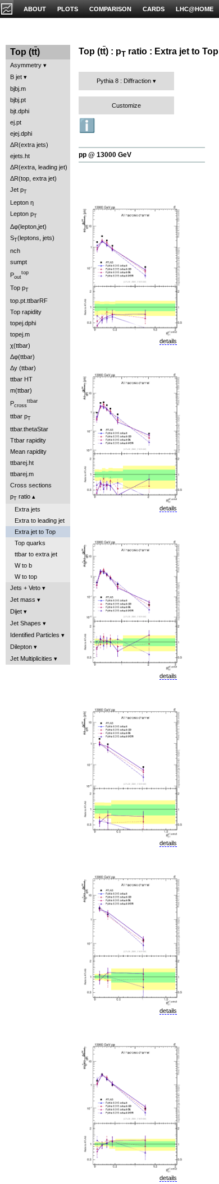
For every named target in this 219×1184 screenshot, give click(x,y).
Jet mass (22, 599)
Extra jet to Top (35, 531)
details (168, 341)
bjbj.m (18, 88)
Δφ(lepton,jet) (28, 226)
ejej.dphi (21, 133)
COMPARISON (110, 9)
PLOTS (67, 9)
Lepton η (22, 202)
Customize (126, 105)
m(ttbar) (21, 390)
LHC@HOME (194, 9)
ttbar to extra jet (36, 554)
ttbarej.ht (22, 462)
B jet (16, 76)
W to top (26, 576)
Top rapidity (26, 311)
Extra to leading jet (40, 520)
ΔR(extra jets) (29, 144)
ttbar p (20, 417)
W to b (23, 565)
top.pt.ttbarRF (29, 300)
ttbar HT (21, 379)
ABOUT (35, 9)
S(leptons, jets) (32, 238)
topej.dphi (23, 323)
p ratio (20, 497)
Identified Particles (35, 635)
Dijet (16, 611)
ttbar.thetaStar (29, 429)
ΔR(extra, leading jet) (38, 167)
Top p (19, 288)
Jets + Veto (25, 587)
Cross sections (31, 485)
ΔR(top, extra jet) (33, 178)
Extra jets (27, 509)
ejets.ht (20, 156)
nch (15, 250)
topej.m (20, 334)
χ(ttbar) (20, 345)
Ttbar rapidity (28, 440)
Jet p (18, 190)
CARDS (154, 9)
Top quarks (30, 543)
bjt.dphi (19, 111)
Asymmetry (26, 65)
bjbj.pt (18, 99)
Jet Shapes (25, 623)
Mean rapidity (28, 451)
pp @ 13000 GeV (105, 155)
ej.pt (15, 122)
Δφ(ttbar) (22, 356)
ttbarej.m (22, 474)
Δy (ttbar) (23, 368)
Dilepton (21, 646)
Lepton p (23, 214)
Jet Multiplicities (31, 658)
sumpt (18, 262)
